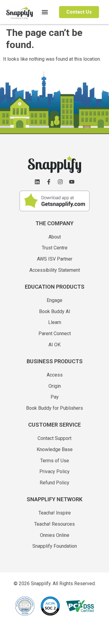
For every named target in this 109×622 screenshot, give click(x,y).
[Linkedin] (37, 181)
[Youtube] (71, 181)
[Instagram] (60, 181)
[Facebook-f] (48, 181)
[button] (45, 12)
